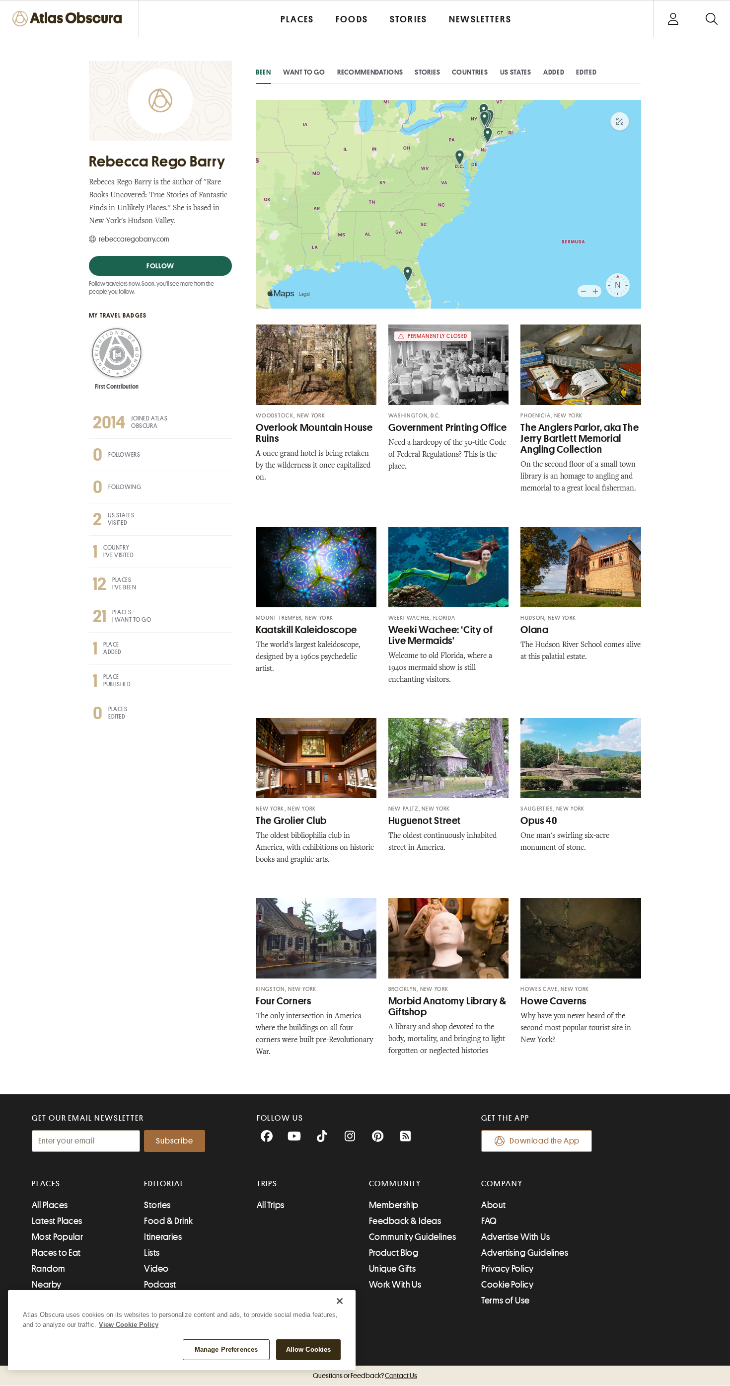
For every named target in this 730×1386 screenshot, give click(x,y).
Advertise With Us (515, 1237)
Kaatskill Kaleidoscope (306, 630)
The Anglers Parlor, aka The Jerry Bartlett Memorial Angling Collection (579, 438)
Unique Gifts (392, 1269)
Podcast (160, 1285)
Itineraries (163, 1237)
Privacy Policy (507, 1269)
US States (515, 72)
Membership (394, 1205)
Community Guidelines (412, 1237)
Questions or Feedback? (365, 1375)
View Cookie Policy (128, 1324)
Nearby (47, 1285)
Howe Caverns (553, 1001)
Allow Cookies (308, 1349)
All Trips (271, 1205)
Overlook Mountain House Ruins (314, 433)
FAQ (489, 1221)
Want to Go (304, 72)
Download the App (545, 1141)
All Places (50, 1205)
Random (49, 1269)
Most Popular (57, 1237)
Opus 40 (538, 820)
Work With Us (395, 1285)
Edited (586, 72)
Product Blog (393, 1253)
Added (554, 72)
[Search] (711, 18)
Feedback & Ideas (405, 1221)
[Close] (340, 1301)
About (493, 1205)
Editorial (164, 1184)
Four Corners (283, 1001)
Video (156, 1269)
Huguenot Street (424, 820)
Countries (470, 72)
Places (46, 1184)
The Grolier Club (291, 820)
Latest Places (57, 1221)
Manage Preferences (226, 1349)
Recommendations (370, 72)
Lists (151, 1253)
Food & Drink (168, 1221)
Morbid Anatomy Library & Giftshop (447, 1006)
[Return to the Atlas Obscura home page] (69, 18)
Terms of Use (505, 1300)
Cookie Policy (507, 1285)
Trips (267, 1184)
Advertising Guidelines (524, 1253)
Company (501, 1184)
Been (263, 72)
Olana (534, 630)
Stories (427, 72)
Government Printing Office (447, 427)
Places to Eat (56, 1253)
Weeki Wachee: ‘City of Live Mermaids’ (440, 635)
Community (395, 1184)
